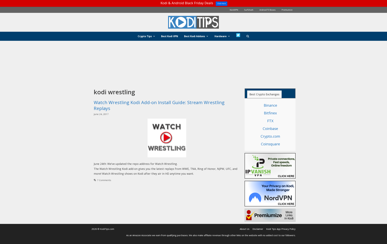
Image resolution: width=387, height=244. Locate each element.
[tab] (264, 94)
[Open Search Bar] (247, 36)
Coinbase (270, 128)
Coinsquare (270, 143)
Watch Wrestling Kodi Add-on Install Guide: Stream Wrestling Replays (159, 105)
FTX (270, 120)
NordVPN (234, 9)
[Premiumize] (270, 215)
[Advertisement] (193, 63)
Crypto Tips (145, 36)
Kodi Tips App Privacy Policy (281, 228)
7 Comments (104, 180)
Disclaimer (257, 228)
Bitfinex (270, 112)
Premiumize (287, 9)
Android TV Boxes (267, 9)
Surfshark (248, 9)
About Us (244, 228)
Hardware (221, 36)
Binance (270, 105)
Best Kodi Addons (194, 36)
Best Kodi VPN (169, 36)
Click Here (221, 3)
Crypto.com (270, 136)
